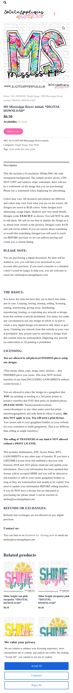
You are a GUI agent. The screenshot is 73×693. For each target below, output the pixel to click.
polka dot (19, 149)
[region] (36, 664)
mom (11, 149)
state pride (30, 149)
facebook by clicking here (39, 535)
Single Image (33, 96)
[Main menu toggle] (54, 13)
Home (6, 96)
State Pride (34, 144)
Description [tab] (10, 165)
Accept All (36, 666)
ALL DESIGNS (18, 96)
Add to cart (13, 131)
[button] (5, 2)
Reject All (36, 685)
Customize (36, 675)
